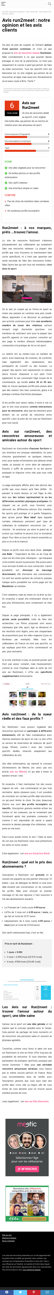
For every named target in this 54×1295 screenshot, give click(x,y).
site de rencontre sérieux (27, 53)
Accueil (5, 12)
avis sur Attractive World (37, 853)
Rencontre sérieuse (17, 12)
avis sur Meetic (18, 771)
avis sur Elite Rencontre (37, 1101)
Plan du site (7, 1235)
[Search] (49, 4)
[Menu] (3, 4)
